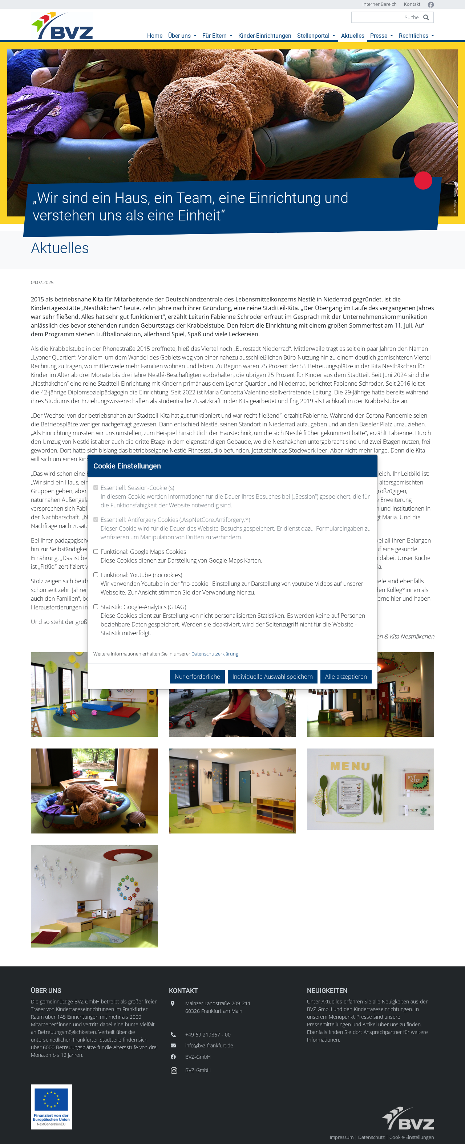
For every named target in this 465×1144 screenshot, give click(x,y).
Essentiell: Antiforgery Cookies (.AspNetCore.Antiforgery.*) (236, 528)
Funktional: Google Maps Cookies (181, 556)
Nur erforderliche (197, 677)
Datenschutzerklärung (214, 653)
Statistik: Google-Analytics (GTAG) (233, 620)
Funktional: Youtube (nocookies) (232, 583)
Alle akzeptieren (346, 677)
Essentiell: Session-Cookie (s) (235, 496)
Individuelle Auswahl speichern (272, 677)
